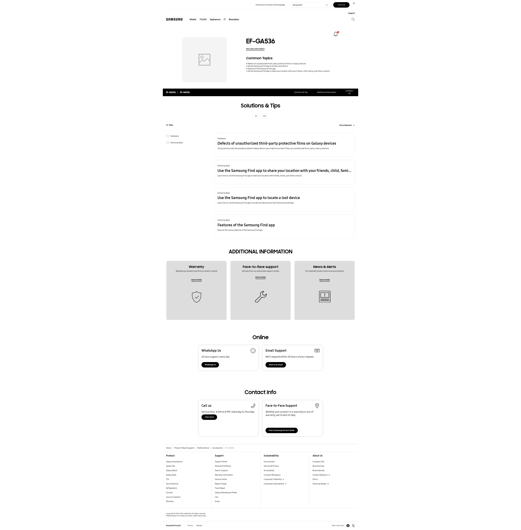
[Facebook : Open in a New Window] (348, 525)
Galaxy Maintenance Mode (226, 492)
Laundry (169, 492)
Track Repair (220, 488)
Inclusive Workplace (272, 475)
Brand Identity (319, 470)
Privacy (190, 525)
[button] (284, 145)
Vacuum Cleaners (173, 497)
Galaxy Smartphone (174, 462)
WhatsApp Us (210, 365)
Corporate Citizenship (273, 479)
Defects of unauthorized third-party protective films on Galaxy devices (276, 64)
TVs (167, 479)
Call (216, 497)
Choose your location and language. (270, 5)
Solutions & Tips (301, 92)
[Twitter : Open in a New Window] (353, 525)
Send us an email (276, 365)
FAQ (264, 116)
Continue (341, 5)
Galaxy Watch (171, 470)
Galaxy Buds (171, 475)
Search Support (221, 470)
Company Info (318, 462)
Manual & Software (223, 466)
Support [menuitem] (351, 13)
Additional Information (326, 92)
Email (217, 501)
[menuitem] (193, 19)
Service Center (221, 479)
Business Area (318, 466)
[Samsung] (174, 19)
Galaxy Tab (170, 466)
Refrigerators (171, 488)
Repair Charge (220, 484)
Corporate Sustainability (274, 484)
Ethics (315, 479)
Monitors (170, 501)
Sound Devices (172, 484)
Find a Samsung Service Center (282, 430)
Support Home (221, 462)
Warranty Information (255, 49)
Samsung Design (320, 484)
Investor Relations (320, 475)
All (256, 116)
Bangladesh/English (173, 525)
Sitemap (199, 525)
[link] (335, 34)
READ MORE (196, 280)
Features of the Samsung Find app (261, 69)
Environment (269, 462)
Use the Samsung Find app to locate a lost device (267, 66)
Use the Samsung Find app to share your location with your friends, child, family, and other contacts (288, 71)
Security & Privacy (271, 466)
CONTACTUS (349, 92)
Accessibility (269, 470)
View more (209, 417)
